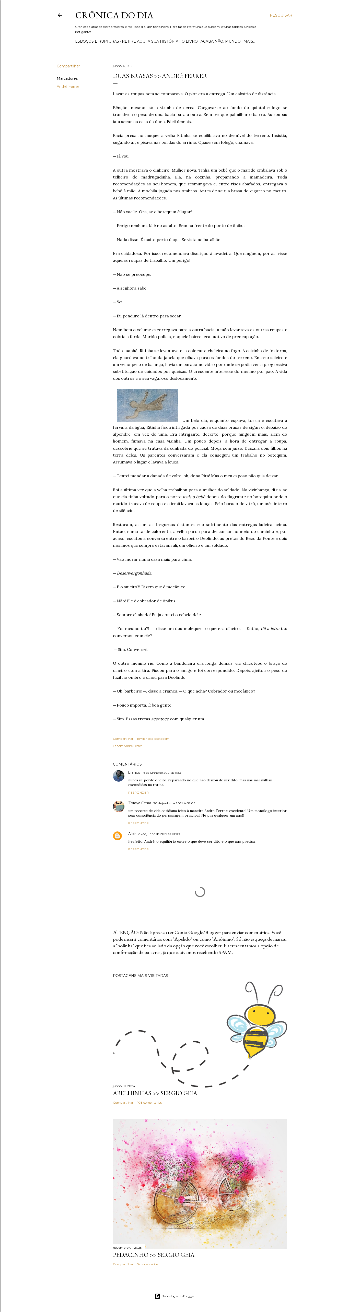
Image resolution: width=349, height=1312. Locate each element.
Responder (138, 792)
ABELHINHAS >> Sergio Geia (155, 1093)
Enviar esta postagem (153, 739)
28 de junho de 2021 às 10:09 (159, 834)
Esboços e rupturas (97, 41)
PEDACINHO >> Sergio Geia (153, 1255)
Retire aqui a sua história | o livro (160, 41)
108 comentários (149, 1102)
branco (134, 772)
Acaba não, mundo (221, 41)
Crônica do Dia (114, 15)
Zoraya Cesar (139, 803)
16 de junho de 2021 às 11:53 (161, 772)
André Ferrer (68, 86)
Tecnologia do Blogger (178, 1296)
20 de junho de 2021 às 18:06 (174, 803)
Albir (132, 833)
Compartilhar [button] (68, 66)
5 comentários (147, 1264)
